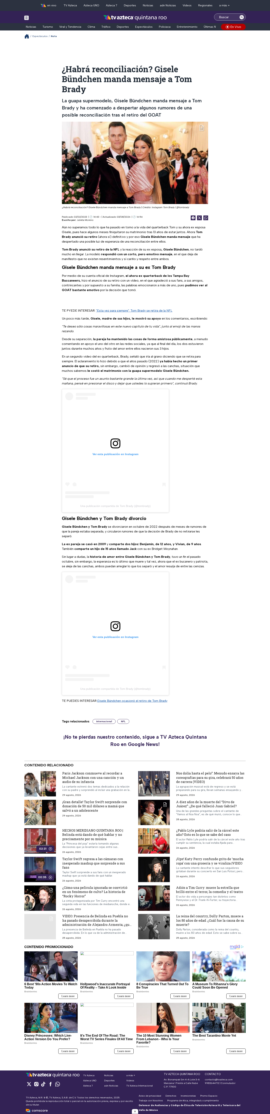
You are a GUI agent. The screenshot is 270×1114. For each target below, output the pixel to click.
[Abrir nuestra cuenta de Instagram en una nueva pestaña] (36, 1084)
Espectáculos (144, 26)
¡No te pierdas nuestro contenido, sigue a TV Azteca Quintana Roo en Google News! (135, 740)
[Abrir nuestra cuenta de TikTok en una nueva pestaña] (43, 1084)
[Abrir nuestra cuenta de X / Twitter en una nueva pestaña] (29, 1084)
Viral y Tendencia (70, 26)
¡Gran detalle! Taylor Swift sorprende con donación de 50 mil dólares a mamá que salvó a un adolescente (94, 806)
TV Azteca (70, 5)
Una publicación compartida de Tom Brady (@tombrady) (115, 506)
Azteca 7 (111, 5)
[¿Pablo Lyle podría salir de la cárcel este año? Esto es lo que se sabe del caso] (154, 840)
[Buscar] (242, 17)
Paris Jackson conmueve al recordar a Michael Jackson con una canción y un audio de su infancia (93, 777)
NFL (123, 721)
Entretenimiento (187, 26)
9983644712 (212, 1083)
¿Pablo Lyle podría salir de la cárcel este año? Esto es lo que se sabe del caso (207, 832)
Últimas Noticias (214, 26)
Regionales (205, 5)
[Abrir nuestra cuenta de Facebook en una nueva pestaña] (50, 1084)
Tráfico (105, 26)
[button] (135, 1111)
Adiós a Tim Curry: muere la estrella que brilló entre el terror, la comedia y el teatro (209, 889)
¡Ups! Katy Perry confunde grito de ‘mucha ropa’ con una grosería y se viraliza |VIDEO (210, 861)
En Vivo (235, 27)
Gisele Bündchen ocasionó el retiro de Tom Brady (132, 701)
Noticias (148, 5)
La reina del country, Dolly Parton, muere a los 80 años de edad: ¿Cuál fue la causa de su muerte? (210, 920)
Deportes (130, 5)
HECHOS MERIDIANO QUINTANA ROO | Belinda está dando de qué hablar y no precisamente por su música (92, 834)
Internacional (104, 721)
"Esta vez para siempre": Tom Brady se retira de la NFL (134, 310)
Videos (187, 5)
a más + (224, 5)
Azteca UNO (91, 5)
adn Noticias (168, 5)
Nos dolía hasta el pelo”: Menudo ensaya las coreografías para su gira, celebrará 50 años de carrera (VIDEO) (210, 777)
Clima (91, 26)
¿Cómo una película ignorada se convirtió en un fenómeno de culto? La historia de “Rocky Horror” (94, 891)
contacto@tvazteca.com (219, 1079)
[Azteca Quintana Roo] (135, 17)
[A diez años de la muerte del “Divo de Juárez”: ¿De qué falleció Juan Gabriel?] (154, 812)
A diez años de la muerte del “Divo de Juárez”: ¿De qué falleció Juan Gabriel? (206, 804)
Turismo (47, 26)
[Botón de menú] (26, 17)
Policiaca (165, 26)
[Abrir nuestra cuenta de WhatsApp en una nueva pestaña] (57, 1084)
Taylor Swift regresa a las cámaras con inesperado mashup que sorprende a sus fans (93, 863)
